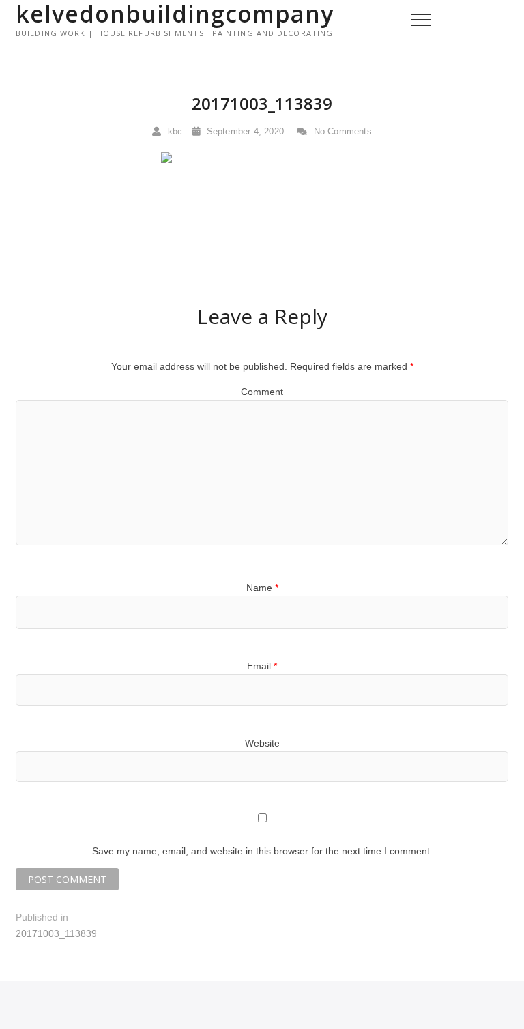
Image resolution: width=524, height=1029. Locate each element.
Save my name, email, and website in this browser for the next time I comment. (262, 850)
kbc (173, 131)
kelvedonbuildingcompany (175, 13)
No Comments (340, 131)
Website (262, 743)
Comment (262, 391)
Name (262, 587)
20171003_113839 (262, 103)
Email (262, 666)
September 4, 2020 (243, 131)
